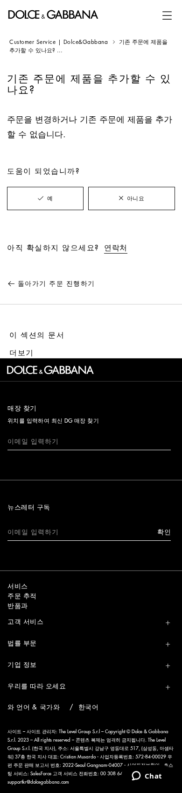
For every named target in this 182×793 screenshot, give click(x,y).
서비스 (17, 586)
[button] (167, 15)
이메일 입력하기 (33, 441)
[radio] (45, 198)
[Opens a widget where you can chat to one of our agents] (147, 776)
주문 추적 (22, 596)
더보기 (21, 353)
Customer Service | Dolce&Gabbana (58, 42)
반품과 (17, 605)
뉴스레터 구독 (28, 507)
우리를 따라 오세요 (36, 686)
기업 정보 (22, 664)
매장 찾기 (22, 408)
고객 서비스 (25, 621)
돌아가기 (56, 283)
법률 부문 (22, 643)
